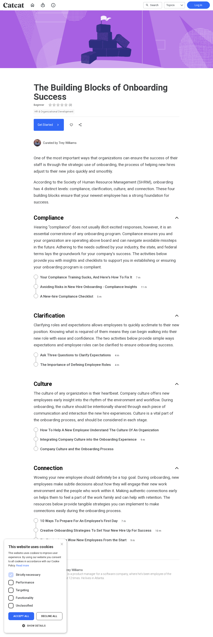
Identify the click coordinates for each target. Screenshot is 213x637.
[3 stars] (58, 105)
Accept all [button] (21, 616)
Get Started (45, 124)
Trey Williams (68, 143)
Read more (22, 565)
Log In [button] (198, 5)
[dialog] (35, 586)
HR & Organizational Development (54, 111)
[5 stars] (66, 105)
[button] (43, 5)
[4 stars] (62, 105)
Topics (170, 5)
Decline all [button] (49, 616)
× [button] (61, 543)
